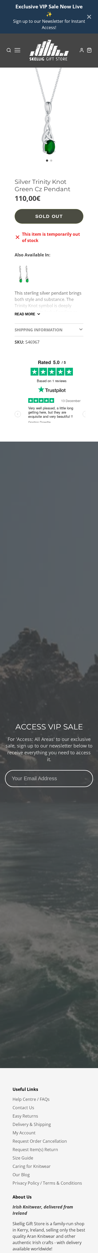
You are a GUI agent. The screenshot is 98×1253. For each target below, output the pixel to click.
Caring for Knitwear (32, 1166)
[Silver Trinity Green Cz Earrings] (25, 276)
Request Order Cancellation (40, 1141)
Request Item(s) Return (35, 1149)
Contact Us (23, 1108)
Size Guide (23, 1158)
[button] (47, 161)
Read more (25, 314)
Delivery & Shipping (32, 1124)
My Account (24, 1133)
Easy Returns (25, 1116)
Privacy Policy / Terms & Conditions (47, 1183)
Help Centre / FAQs (31, 1099)
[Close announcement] (89, 16)
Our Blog (21, 1175)
